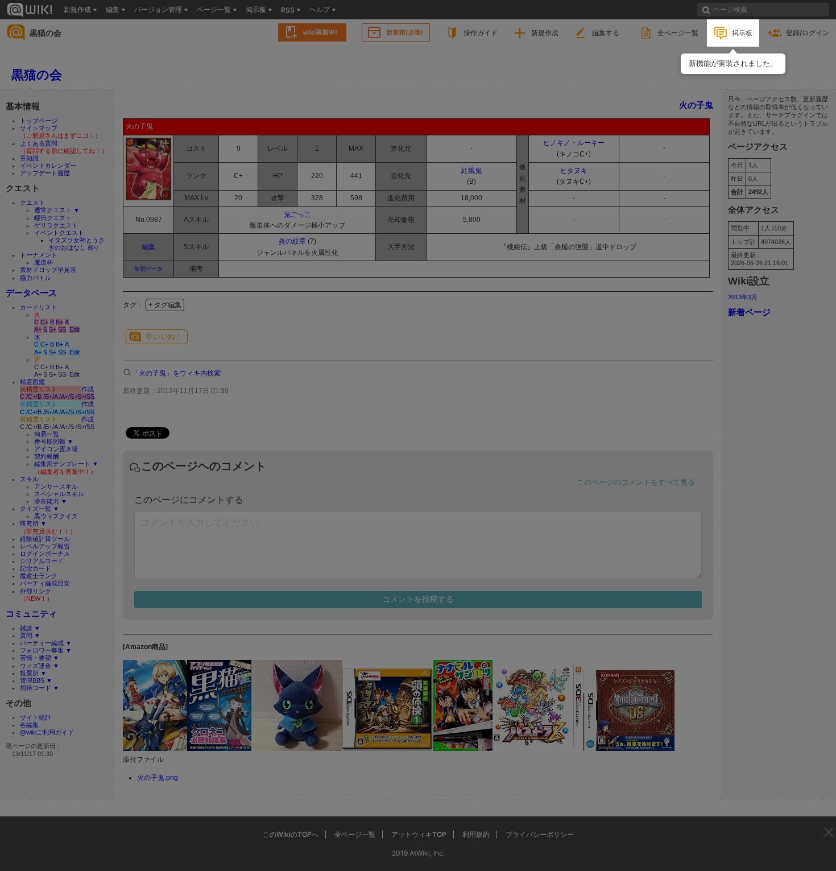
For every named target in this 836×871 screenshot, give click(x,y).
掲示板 (742, 32)
